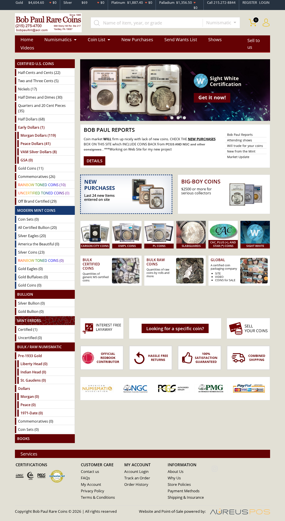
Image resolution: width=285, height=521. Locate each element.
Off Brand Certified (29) (37, 201)
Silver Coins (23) (31, 252)
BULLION (25, 294)
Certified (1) (27, 329)
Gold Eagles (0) (30, 268)
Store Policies (179, 484)
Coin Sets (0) (28, 219)
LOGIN (264, 2)
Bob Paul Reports (240, 134)
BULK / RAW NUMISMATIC (39, 346)
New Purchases (137, 40)
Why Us (174, 477)
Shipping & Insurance (186, 497)
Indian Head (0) (33, 372)
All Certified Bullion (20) (37, 227)
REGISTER (249, 2)
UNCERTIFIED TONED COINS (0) (43, 193)
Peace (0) (28, 404)
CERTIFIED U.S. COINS (35, 63)
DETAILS (94, 160)
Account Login (136, 471)
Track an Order (137, 477)
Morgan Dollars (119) (38, 135)
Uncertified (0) (30, 337)
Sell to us (253, 43)
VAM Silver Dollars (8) (38, 151)
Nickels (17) (27, 89)
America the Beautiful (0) (38, 244)
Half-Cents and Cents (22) (39, 72)
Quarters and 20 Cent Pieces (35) (42, 108)
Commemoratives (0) (35, 421)
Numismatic (219, 23)
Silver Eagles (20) (32, 235)
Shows (215, 40)
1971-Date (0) (31, 413)
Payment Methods (184, 490)
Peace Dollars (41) (35, 143)
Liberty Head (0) (33, 363)
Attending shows (239, 140)
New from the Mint (241, 151)
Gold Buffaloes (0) (33, 277)
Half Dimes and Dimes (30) (40, 97)
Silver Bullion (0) (31, 303)
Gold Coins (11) (30, 168)
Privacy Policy (92, 490)
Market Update (238, 157)
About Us (175, 471)
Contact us (90, 471)
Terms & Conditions (98, 497)
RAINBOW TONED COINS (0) (41, 260)
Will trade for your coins (245, 146)
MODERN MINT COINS (36, 210)
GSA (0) (26, 160)
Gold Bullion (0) (31, 311)
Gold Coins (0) (29, 285)
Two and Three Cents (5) (38, 80)
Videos (27, 48)
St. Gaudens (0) (33, 380)
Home (26, 40)
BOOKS (23, 438)
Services (28, 454)
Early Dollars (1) (31, 127)
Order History (136, 484)
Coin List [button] (96, 40)
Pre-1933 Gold (30, 355)
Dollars (24, 388)
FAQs (85, 477)
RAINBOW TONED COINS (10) (42, 184)
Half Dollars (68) (31, 119)
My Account (91, 484)
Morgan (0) (29, 396)
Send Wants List (180, 40)
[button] (166, 117)
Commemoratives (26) (36, 176)
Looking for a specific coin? (175, 329)
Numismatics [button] (58, 40)
